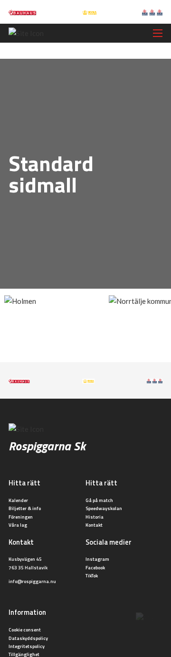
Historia (95, 516)
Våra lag (18, 525)
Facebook (95, 567)
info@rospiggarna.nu (32, 581)
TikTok (92, 575)
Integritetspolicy (27, 646)
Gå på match (99, 500)
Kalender (18, 500)
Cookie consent (25, 629)
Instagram (97, 559)
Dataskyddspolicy (28, 638)
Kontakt (94, 525)
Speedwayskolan (104, 508)
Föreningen (21, 516)
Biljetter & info (25, 508)
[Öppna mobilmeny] (157, 33)
